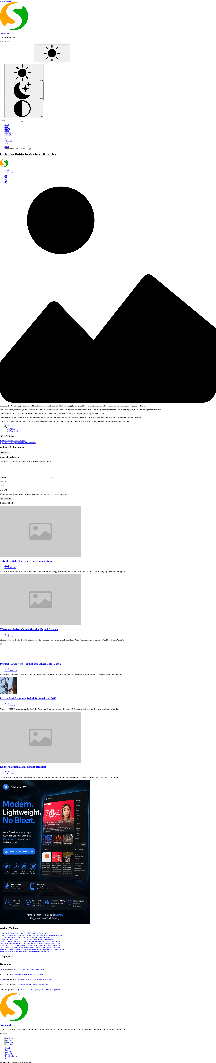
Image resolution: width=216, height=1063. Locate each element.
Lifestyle (7, 133)
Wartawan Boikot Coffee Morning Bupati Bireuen (29, 629)
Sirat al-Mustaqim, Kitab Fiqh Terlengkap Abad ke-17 (34, 979)
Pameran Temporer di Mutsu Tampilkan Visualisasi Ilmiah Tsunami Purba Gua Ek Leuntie (32, 949)
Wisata (6, 139)
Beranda (7, 1048)
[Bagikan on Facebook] (5, 177)
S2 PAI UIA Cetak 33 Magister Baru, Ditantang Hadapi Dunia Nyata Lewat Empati (30, 941)
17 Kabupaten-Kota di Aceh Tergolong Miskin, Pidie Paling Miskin (36, 990)
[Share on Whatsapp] (5, 184)
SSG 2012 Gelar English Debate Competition (26, 560)
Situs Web (3, 490)
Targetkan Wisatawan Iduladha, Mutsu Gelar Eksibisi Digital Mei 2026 (25, 951)
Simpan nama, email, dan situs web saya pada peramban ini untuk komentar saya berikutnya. (35, 494)
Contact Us (8, 1054)
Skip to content (5, 1)
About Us (7, 1052)
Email (3, 486)
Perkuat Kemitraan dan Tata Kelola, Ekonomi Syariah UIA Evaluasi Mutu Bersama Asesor (32, 935)
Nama (3, 482)
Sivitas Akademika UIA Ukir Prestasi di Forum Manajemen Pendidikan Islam (27, 939)
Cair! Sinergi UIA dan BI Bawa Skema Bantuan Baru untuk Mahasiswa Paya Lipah (30, 947)
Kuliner (7, 137)
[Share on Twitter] (5, 180)
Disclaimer (8, 1058)
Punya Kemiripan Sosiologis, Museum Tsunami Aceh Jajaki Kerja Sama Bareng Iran (30, 945)
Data (6, 127)
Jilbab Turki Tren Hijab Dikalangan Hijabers (32, 984)
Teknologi (8, 141)
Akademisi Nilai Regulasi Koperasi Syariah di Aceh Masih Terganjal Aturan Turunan (30, 943)
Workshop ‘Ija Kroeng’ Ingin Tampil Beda (29, 969)
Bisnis (6, 131)
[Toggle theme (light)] (52, 53)
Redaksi (3, 969)
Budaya (7, 129)
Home (6, 147)
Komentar (4, 478)
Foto (6, 143)
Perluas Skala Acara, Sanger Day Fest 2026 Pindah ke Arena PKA (23, 933)
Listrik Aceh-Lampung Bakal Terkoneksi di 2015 (28, 698)
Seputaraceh (4, 33)
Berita (6, 125)
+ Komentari (5, 452)
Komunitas (8, 135)
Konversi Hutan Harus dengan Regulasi (23, 766)
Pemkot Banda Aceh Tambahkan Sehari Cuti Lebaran (31, 663)
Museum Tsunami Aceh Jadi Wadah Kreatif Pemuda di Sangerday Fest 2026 (27, 937)
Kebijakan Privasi (10, 1056)
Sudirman (3, 979)
